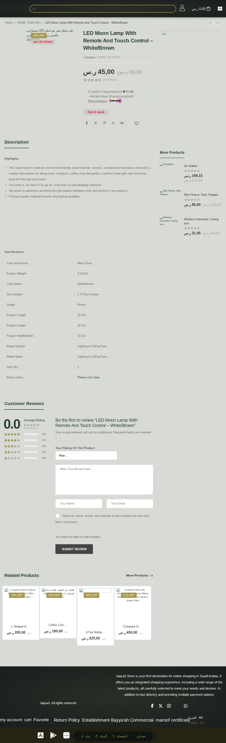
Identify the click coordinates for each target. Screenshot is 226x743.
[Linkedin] (122, 123)
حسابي (141, 736)
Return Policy (67, 720)
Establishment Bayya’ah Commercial (118, 720)
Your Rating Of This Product (74, 448)
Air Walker (190, 166)
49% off (17, 595)
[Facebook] (86, 123)
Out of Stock (43, 42)
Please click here (88, 377)
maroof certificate (173, 720)
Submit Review (74, 549)
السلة (103, 736)
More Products (137, 575)
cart (27, 719)
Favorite (41, 719)
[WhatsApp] (113, 123)
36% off (91, 595)
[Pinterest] (104, 123)
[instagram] (169, 706)
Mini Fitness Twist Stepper (201, 194)
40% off (54, 595)
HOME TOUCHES (29, 22)
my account (11, 719)
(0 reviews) (110, 79)
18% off (38, 35)
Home (9, 22)
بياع (88, 736)
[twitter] (160, 706)
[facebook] (152, 706)
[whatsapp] (186, 706)
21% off (128, 595)
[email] (177, 706)
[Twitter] (95, 123)
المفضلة (122, 736)
